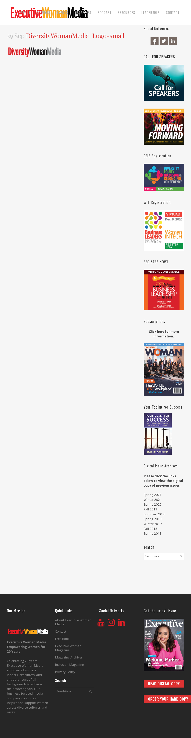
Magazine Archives (69, 657)
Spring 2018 (153, 533)
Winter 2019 (153, 524)
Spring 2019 (153, 519)
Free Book (62, 639)
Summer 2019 (154, 514)
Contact (60, 631)
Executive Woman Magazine (68, 648)
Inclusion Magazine (69, 665)
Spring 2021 (153, 495)
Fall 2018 (150, 528)
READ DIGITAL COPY (164, 683)
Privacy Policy (65, 672)
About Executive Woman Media (73, 622)
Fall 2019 (150, 509)
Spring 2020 (153, 504)
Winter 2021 (153, 499)
